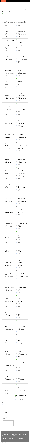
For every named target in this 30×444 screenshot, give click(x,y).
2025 (4, 8)
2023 (7, 8)
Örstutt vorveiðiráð (5, 412)
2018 (15, 8)
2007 (27, 9)
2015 (19, 8)
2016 (18, 8)
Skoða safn (3, 418)
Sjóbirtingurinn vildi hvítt (5, 417)
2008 (26, 9)
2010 (27, 8)
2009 (24, 9)
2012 (24, 8)
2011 (25, 8)
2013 (22, 8)
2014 (21, 8)
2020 (12, 8)
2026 (3, 8)
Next (12, 408)
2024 (6, 8)
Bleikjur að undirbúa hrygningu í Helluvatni (12, 417)
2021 (10, 8)
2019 (13, 8)
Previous (3, 408)
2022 (9, 8)
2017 (16, 8)
